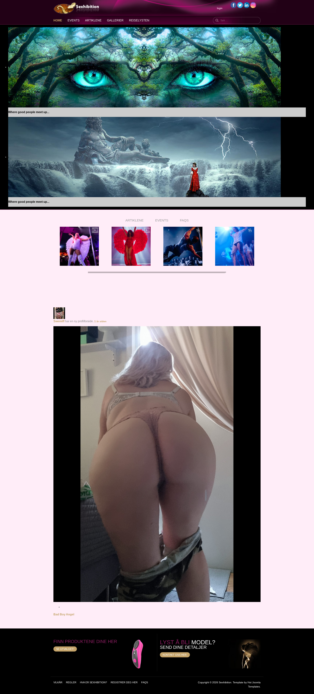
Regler (71, 682)
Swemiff (58, 321)
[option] (79, 246)
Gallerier (115, 20)
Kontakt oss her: (175, 654)
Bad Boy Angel (63, 614)
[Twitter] (240, 4)
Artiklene (93, 20)
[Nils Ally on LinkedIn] (246, 4)
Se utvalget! (65, 649)
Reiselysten (139, 20)
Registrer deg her (124, 682)
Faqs (144, 682)
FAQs (184, 220)
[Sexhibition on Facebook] (233, 4)
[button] (58, 250)
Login (219, 8)
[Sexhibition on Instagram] (253, 4)
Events (74, 20)
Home (57, 20)
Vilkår (57, 682)
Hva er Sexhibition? (93, 682)
